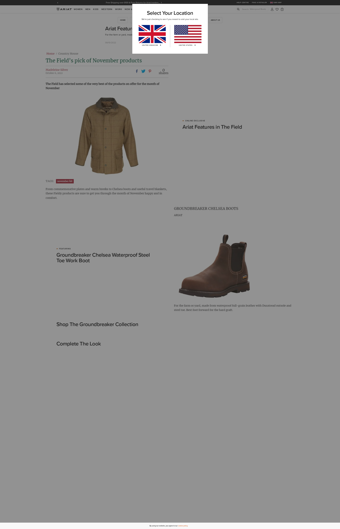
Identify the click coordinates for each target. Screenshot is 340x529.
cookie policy (183, 525)
